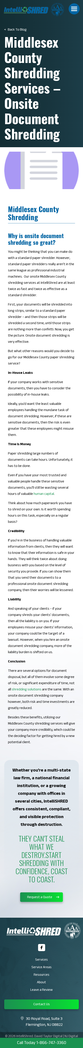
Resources (41, 975)
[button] (74, 8)
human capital (44, 494)
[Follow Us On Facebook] (41, 947)
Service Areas (41, 968)
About (41, 983)
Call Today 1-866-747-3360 (41, 1043)
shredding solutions (26, 690)
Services (41, 960)
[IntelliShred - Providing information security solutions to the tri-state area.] (41, 10)
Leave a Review (41, 990)
